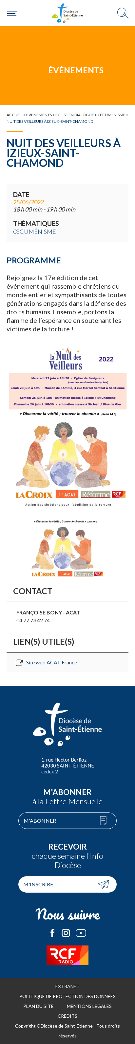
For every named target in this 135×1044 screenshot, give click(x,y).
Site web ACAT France (51, 662)
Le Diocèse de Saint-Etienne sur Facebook (52, 933)
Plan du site (38, 1006)
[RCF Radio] (67, 955)
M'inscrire (38, 884)
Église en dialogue (74, 114)
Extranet (67, 986)
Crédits (67, 1016)
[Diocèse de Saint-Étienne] (67, 13)
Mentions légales (89, 1006)
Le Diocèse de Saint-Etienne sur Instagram (66, 933)
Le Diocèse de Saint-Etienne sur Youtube (81, 933)
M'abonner (40, 820)
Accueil (15, 114)
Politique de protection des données (67, 996)
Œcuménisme (111, 114)
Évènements (39, 114)
